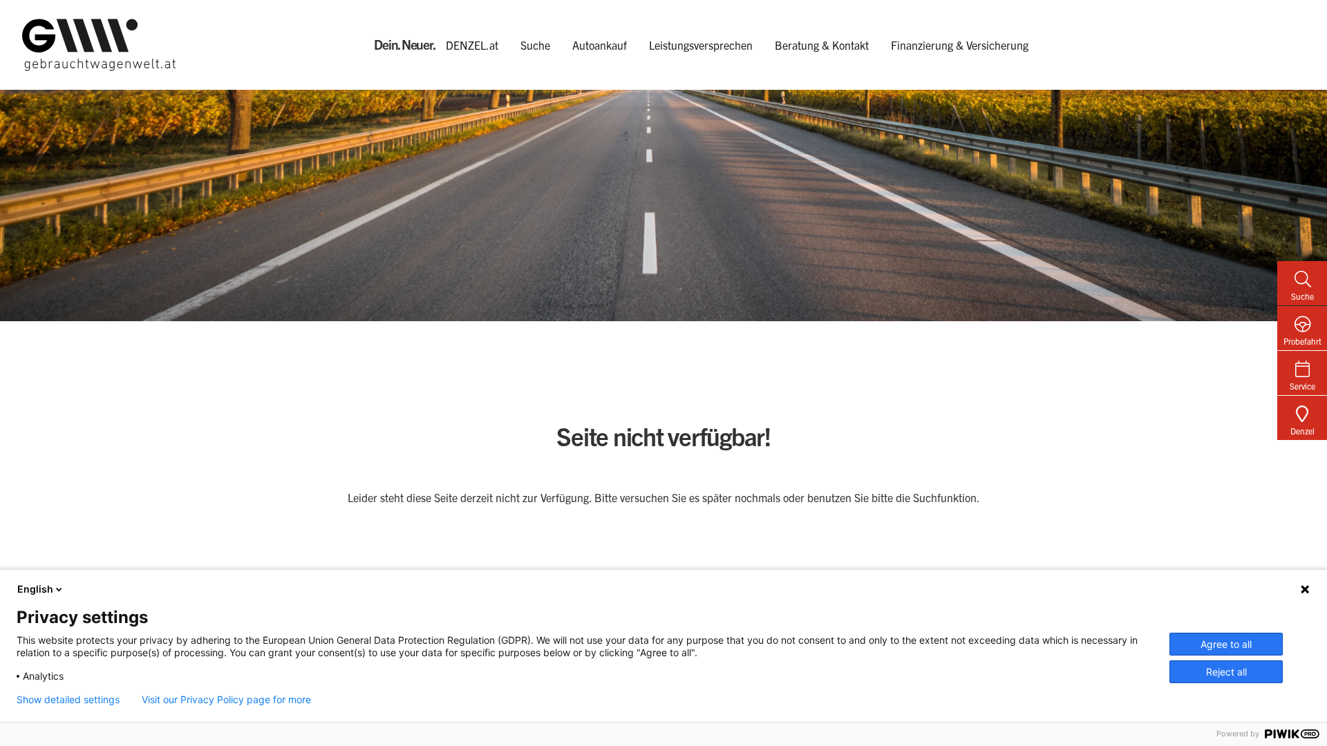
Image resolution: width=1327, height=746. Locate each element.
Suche (535, 45)
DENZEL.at (472, 45)
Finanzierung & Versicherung (959, 45)
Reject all (1226, 672)
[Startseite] (198, 45)
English (35, 589)
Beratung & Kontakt (822, 45)
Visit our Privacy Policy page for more (226, 699)
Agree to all (1226, 644)
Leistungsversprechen (701, 45)
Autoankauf (599, 45)
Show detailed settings (68, 699)
